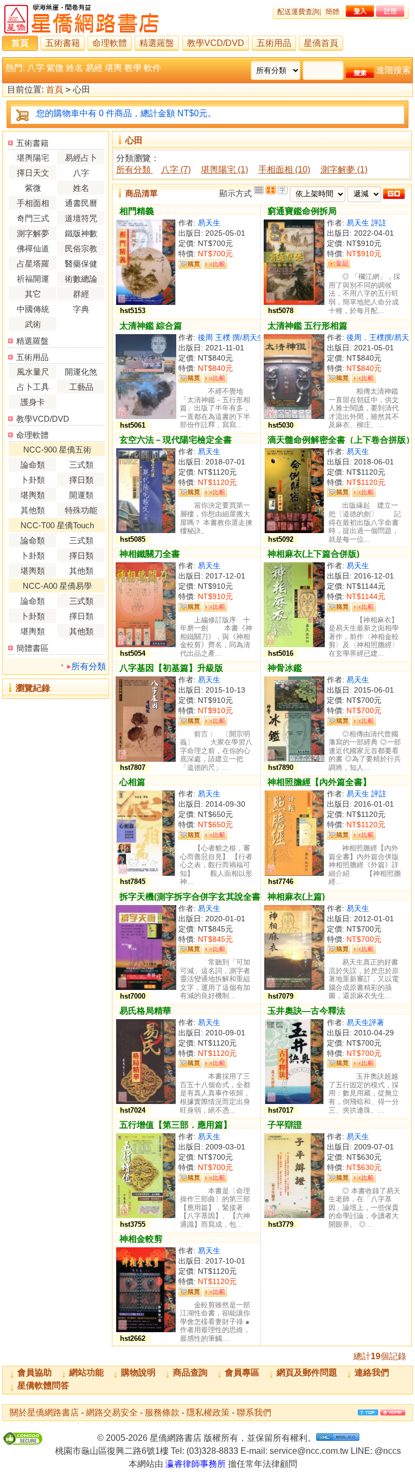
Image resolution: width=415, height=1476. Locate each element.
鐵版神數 (81, 233)
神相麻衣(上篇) (296, 896)
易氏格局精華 (145, 1010)
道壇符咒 (81, 218)
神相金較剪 (141, 1239)
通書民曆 (81, 203)
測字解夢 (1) (343, 169)
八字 (35, 67)
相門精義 (136, 211)
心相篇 (132, 782)
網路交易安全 (112, 1412)
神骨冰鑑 (284, 668)
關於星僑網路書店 (44, 1412)
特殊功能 (81, 510)
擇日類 (81, 479)
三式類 (81, 464)
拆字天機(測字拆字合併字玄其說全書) (191, 896)
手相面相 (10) (284, 169)
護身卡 (33, 402)
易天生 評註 (366, 222)
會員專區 (242, 1372)
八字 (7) (176, 169)
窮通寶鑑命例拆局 (302, 211)
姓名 (74, 67)
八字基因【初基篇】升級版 (171, 668)
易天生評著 (365, 1022)
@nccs (387, 1450)
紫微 (55, 67)
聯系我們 (254, 1412)
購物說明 (138, 1372)
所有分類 (88, 666)
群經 (81, 293)
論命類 (33, 464)
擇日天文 (33, 172)
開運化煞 (81, 371)
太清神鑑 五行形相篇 (307, 325)
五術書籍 (62, 43)
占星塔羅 (33, 263)
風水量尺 (33, 371)
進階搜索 (393, 70)
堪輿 (113, 67)
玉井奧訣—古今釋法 (306, 1010)
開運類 (81, 495)
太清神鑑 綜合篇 (150, 325)
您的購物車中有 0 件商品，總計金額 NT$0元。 (126, 113)
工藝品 (81, 386)
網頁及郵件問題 (307, 1372)
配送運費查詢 (298, 12)
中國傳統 (33, 309)
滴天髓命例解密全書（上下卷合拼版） (340, 439)
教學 (133, 67)
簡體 (332, 12)
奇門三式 (33, 218)
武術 (33, 324)
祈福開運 (33, 278)
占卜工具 (33, 386)
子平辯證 (284, 1124)
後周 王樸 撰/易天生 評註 (240, 337)
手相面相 (33, 203)
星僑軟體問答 (43, 1385)
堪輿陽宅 (33, 157)
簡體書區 (32, 648)
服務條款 (162, 1412)
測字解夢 (33, 233)
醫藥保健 (81, 263)
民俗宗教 (81, 248)
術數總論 (81, 278)
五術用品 (274, 43)
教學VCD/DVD (215, 43)
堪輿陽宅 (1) (224, 169)
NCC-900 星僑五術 (57, 449)
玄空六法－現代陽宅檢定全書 (175, 439)
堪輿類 (33, 495)
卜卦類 (33, 479)
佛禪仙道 (33, 248)
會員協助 (34, 1372)
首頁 (20, 43)
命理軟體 (109, 43)
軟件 (152, 67)
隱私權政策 (208, 1412)
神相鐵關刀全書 (149, 554)
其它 (33, 293)
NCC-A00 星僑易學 (57, 585)
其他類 (33, 510)
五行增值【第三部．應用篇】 (175, 1124)
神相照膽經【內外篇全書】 (319, 782)
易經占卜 (81, 157)
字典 (81, 309)
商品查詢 (190, 1372)
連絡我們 (371, 1372)
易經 (94, 67)
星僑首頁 (321, 43)
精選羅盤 (156, 43)
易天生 (209, 222)
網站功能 (86, 1372)
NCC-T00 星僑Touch (57, 525)
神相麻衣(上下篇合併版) (313, 554)
